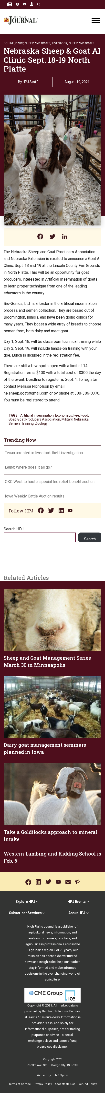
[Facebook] (40, 237)
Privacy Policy (43, 1084)
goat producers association (38, 419)
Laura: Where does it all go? (28, 467)
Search (90, 539)
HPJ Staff (30, 82)
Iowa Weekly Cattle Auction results (34, 496)
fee (76, 415)
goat (12, 419)
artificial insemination (37, 415)
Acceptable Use (65, 1084)
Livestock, (60, 43)
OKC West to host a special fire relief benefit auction (49, 481)
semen (14, 423)
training (27, 423)
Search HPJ (13, 529)
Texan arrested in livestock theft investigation (44, 452)
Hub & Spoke (60, 1075)
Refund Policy (87, 1084)
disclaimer (60, 1046)
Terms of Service (20, 1084)
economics (63, 415)
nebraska (81, 419)
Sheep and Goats (81, 43)
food (84, 415)
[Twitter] (52, 237)
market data (66, 1005)
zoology (41, 423)
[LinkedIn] (65, 237)
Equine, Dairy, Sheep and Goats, (27, 43)
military (67, 419)
